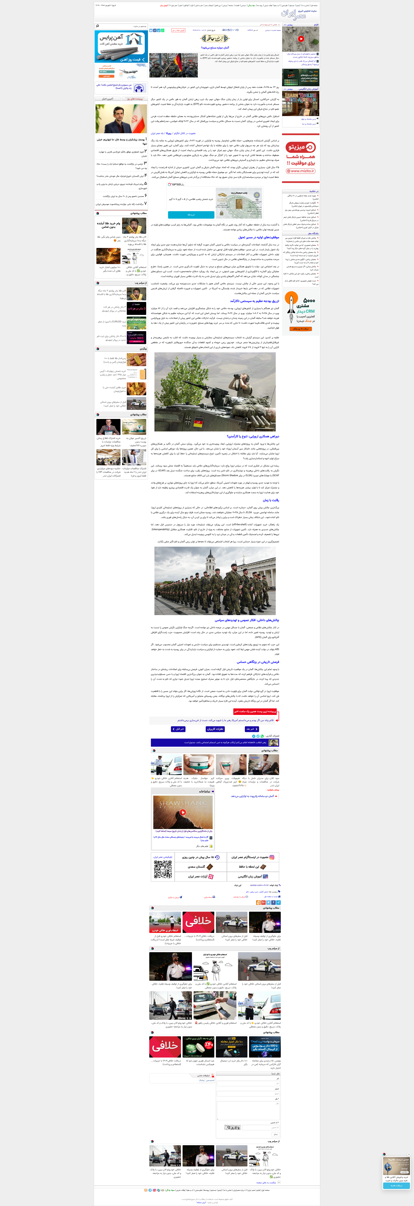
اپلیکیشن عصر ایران (162, 857)
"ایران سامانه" (201, 1202)
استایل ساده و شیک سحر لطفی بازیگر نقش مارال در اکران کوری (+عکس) (300, 226)
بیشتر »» (288, 24)
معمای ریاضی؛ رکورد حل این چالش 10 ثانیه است (300, 275)
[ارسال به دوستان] (226, 30)
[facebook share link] (155, 30)
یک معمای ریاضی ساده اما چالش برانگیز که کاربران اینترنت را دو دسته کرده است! (300, 254)
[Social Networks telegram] (254, 736)
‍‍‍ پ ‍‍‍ (234, 30)
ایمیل (277, 1088)
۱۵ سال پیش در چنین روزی (198, 857)
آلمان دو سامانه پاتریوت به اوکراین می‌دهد (252, 796)
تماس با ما (305, 5)
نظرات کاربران (215, 729)
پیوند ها (259, 5)
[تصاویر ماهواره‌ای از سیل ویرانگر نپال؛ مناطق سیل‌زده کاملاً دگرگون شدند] (300, 39)
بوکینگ (201, 1080)
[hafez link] (215, 38)
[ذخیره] (228, 30)
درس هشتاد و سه (309, 124)
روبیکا (168, 133)
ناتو (247, 891)
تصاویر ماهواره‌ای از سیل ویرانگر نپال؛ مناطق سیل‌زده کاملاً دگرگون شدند (303, 56)
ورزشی (225, 5)
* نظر (277, 1099)
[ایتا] (258, 902)
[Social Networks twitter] (258, 736)
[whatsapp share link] (162, 30)
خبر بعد (250, 729)
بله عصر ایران (157, 133)
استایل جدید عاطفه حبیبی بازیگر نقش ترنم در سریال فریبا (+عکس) (301, 219)
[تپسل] (169, 184)
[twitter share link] (151, 30)
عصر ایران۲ (250, 1190)
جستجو (292, 5)
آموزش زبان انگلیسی (250, 876)
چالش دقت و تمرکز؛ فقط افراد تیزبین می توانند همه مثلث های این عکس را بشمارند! (301, 240)
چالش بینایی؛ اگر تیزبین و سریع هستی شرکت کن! (302, 268)
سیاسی (243, 5)
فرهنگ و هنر (209, 5)
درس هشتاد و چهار (308, 119)
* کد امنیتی (275, 1122)
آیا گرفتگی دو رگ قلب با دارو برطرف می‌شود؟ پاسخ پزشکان (303, 63)
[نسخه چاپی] (224, 30)
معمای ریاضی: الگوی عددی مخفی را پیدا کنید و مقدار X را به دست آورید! (301, 261)
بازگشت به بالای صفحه (266, 1182)
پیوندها (206, 1190)
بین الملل (218, 5)
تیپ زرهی (254, 891)
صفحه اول (314, 5)
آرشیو (298, 5)
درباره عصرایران (239, 1190)
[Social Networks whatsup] (262, 736)
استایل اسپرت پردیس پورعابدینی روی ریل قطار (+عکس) (301, 212)
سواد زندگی (251, 5)
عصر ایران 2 (173, 5)
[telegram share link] (158, 30)
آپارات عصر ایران (197, 876)
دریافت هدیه (396, 1186)
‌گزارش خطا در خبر (178, 30)
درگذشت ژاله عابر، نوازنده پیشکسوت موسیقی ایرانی (119, 204)
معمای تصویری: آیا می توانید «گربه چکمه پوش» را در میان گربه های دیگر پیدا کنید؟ (301, 247)
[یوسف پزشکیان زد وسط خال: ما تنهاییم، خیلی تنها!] (121, 119)
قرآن (192, 5)
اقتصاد (237, 5)
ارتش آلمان (263, 891)
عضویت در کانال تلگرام (185, 133)
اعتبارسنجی (210, 1080)
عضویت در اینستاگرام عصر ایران (250, 857)
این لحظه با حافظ (249, 867)
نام (278, 1078)
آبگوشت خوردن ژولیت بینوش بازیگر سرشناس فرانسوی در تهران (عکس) (303, 204)
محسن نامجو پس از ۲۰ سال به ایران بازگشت (123, 196)
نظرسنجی (285, 5)
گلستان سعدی (196, 867)
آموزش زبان (164, 5)
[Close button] (409, 1154)
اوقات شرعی (268, 5)
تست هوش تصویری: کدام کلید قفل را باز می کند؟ (301, 282)
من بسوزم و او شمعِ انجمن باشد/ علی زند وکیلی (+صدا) (114, 86)
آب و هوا (277, 5)
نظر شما (276, 1074)
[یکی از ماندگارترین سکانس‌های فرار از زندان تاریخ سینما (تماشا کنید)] (183, 812)
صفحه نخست (276, 30)
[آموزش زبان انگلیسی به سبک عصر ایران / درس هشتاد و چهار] (300, 103)
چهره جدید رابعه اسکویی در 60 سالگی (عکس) (303, 197)
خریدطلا (191, 215)
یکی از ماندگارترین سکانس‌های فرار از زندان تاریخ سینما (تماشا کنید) (184, 831)
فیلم (180, 5)
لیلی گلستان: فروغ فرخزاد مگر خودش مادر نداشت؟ (120, 176)
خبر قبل (180, 729)
